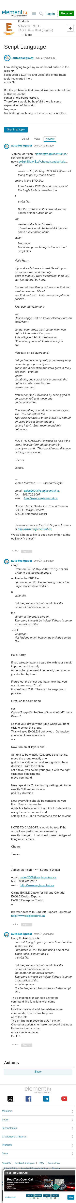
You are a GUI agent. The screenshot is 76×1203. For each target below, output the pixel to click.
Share (38, 1071)
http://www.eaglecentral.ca (41, 498)
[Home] (14, 13)
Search (41, 13)
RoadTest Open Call (16, 1173)
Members (7, 1111)
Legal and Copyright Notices (34, 1168)
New (70, 28)
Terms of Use (54, 1163)
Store (5, 1153)
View (71, 1197)
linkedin (46, 1099)
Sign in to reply (16, 129)
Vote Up (13, 551)
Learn (5, 1119)
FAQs (41, 1163)
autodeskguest (23, 57)
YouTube (64, 1099)
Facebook (28, 1099)
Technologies (9, 1128)
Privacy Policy (10, 1168)
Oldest (25, 138)
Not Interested (10, 1197)
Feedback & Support (24, 1163)
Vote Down (17, 551)
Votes (37, 138)
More (28, 34)
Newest (50, 139)
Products (23, 21)
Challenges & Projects (14, 1136)
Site (33, 13)
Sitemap (56, 1168)
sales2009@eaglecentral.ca (42, 490)
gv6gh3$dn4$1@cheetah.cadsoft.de (42, 161)
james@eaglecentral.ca (51, 153)
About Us (6, 1163)
